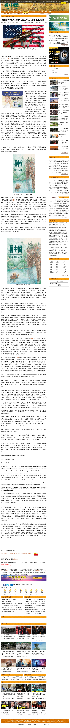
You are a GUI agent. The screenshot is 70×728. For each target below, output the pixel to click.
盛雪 (57, 267)
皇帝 (63, 252)
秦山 (51, 269)
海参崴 (62, 239)
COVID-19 (53, 224)
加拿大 (60, 236)
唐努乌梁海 (64, 244)
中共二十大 (29, 638)
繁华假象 (26, 714)
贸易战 (57, 224)
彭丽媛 (7, 638)
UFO (54, 230)
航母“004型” (36, 714)
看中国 (12, 6)
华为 (52, 235)
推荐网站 (9, 721)
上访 (65, 242)
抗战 (59, 250)
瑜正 (51, 271)
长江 (53, 227)
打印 (37, 22)
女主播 (54, 247)
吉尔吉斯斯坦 (12, 638)
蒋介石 (65, 250)
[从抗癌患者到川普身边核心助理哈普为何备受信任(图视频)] (54, 92)
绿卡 (60, 249)
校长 (24, 656)
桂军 (57, 250)
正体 (29, 22)
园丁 (51, 267)
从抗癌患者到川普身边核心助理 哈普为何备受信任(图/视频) (63, 94)
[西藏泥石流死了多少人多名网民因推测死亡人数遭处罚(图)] (54, 86)
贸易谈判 (63, 232)
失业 (4, 714)
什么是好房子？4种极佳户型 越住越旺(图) (58, 190)
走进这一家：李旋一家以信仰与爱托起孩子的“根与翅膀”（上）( (8, 695)
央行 (65, 236)
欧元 (62, 238)
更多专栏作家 (65, 275)
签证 (54, 249)
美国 (17, 11)
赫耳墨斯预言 (36, 655)
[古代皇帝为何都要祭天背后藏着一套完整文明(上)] (54, 98)
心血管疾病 (24, 671)
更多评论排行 (65, 217)
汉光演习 (51, 229)
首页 (5, 11)
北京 (50, 241)
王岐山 (61, 230)
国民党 (62, 229)
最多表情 (63, 197)
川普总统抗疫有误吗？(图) (8, 601)
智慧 (56, 253)
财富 (57, 239)
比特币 (54, 238)
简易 (64, 261)
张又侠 (63, 224)
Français (47, 720)
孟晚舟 (50, 232)
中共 (45, 640)
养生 (57, 255)
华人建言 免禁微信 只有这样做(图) (10, 605)
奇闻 (46, 11)
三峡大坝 (61, 225)
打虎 (58, 235)
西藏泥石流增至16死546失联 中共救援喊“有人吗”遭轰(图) (63, 130)
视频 (50, 11)
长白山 (50, 246)
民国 (55, 250)
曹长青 (58, 272)
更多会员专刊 (65, 45)
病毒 (31, 338)
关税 (53, 232)
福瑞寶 (48, 721)
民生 (63, 249)
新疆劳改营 (64, 246)
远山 (57, 264)
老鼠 (4, 671)
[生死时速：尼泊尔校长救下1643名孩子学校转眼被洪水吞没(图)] (23, 642)
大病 (21, 671)
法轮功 (50, 244)
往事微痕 (55, 229)
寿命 (53, 255)
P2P (67, 241)
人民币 (59, 238)
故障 (36, 671)
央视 (57, 247)
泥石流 (4, 656)
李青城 (64, 269)
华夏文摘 (15, 559)
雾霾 (50, 242)
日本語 (57, 720)
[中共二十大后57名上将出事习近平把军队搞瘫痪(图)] (54, 140)
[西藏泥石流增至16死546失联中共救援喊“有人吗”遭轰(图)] (8, 642)
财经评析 (26, 13)
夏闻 (64, 264)
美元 (52, 238)
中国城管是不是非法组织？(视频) (56, 215)
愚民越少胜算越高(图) (30, 607)
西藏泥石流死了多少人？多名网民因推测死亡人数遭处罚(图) (63, 88)
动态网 (58, 721)
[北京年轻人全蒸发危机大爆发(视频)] (8, 701)
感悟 (58, 253)
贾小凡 (51, 262)
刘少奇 (58, 252)
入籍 (58, 249)
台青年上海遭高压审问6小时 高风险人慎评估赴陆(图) (63, 82)
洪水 (57, 227)
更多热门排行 (65, 193)
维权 (59, 242)
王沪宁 (67, 232)
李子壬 (64, 271)
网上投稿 (12, 720)
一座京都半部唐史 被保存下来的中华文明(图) (63, 148)
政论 (11, 13)
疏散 (26, 656)
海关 (50, 249)
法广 (50, 236)
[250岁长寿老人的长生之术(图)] (54, 122)
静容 (57, 269)
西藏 (9, 656)
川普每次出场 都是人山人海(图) (9, 599)
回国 (56, 249)
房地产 (50, 239)
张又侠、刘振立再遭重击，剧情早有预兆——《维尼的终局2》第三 (23, 695)
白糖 (10, 671)
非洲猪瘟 (62, 241)
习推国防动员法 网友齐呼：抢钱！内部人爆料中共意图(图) (38, 636)
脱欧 (63, 236)
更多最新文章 (65, 173)
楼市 (53, 239)
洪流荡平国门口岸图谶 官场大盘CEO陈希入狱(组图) (63, 112)
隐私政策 (37, 720)
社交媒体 (53, 236)
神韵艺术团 (20, 721)
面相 (19, 671)
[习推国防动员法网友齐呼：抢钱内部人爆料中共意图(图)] (39, 626)
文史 (38, 11)
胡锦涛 (22, 638)
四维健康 (52, 272)
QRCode (15, 584)
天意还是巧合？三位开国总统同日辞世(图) (59, 36)
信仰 (6, 698)
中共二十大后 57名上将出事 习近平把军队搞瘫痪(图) (63, 142)
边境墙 (55, 232)
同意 (64, 3)
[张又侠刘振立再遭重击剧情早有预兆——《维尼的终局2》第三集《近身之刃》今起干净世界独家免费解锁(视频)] (23, 684)
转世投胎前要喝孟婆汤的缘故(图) (56, 172)
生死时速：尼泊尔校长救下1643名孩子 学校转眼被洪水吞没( (23, 653)
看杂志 (30, 721)
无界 (62, 721)
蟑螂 (6, 671)
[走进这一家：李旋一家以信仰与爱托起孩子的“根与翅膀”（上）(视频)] (8, 684)
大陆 (9, 11)
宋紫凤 (51, 261)
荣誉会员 (8, 570)
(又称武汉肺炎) (56, 222)
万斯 (58, 232)
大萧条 (21, 714)
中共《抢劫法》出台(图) (54, 165)
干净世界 (10, 698)
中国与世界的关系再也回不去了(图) (33, 613)
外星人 (50, 255)
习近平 (17, 357)
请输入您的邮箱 (59, 281)
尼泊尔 (11, 656)
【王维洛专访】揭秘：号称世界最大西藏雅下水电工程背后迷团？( (38, 695)
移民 (61, 247)
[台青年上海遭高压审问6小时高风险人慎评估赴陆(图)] (54, 80)
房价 (57, 241)
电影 (29, 698)
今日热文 (4, 623)
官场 (13, 11)
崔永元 (53, 233)
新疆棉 (64, 225)
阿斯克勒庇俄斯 (42, 655)
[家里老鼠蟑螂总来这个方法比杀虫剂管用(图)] (8, 659)
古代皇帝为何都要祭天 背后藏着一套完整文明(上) (63, 100)
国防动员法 (38, 640)
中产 (59, 239)
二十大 (25, 638)
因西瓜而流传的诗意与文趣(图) (56, 35)
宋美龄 (50, 252)
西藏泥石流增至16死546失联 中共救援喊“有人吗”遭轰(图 (8, 653)
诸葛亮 (65, 252)
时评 (5, 13)
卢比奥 (65, 222)
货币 (57, 238)
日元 (64, 238)
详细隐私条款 (14, 3)
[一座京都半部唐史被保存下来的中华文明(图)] (54, 146)
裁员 (19, 714)
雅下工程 (35, 698)
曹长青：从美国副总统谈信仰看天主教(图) (12, 677)
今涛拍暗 (58, 261)
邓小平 (53, 252)
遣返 (52, 249)
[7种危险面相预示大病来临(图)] (23, 659)
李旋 (13, 698)
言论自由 (51, 247)
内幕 (59, 233)
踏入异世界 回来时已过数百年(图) (57, 40)
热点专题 (52, 66)
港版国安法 (63, 227)
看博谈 (8, 16)
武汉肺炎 (23, 584)
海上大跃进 (44, 714)
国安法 (50, 227)
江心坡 (57, 246)
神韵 (4, 698)
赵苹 (64, 267)
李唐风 (64, 266)
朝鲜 (57, 236)
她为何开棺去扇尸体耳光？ (8, 611)
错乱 (39, 671)
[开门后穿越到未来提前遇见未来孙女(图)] (39, 659)
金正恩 (58, 230)
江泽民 (50, 233)
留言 (34, 22)
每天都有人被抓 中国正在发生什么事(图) (58, 183)
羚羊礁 (40, 714)
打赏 (32, 22)
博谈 (25, 11)
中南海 (56, 233)
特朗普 (62, 222)
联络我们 (18, 720)
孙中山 (62, 250)
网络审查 (54, 244)
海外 (65, 249)
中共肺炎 (51, 222)
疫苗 (55, 227)
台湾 (64, 239)
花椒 (8, 671)
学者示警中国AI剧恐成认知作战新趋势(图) (58, 163)
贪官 (66, 233)
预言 (63, 253)
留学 (66, 247)
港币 (66, 238)
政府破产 (30, 714)
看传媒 (43, 721)
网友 (42, 640)
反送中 (63, 233)
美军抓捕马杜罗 (53, 72)
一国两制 (66, 235)
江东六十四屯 (58, 244)
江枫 (57, 271)
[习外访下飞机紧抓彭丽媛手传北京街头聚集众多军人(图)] (8, 626)
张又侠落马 (52, 70)
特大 (40, 22)
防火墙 (56, 242)
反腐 (56, 235)
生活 (42, 11)
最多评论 (53, 197)
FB (55, 236)
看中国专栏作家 (54, 258)
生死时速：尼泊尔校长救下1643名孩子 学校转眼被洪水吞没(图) (63, 118)
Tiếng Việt (53, 720)
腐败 (54, 235)
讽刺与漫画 (19, 13)
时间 (34, 671)
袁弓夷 (59, 227)
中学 (22, 656)
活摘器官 (55, 225)
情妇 (50, 235)
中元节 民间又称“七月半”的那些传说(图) (58, 168)
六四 (65, 224)
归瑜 (64, 262)
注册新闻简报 (54, 278)
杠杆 (50, 238)
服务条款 (32, 720)
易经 (50, 253)
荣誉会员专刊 (54, 32)
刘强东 (52, 241)
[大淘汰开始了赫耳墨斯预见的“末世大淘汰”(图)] (39, 642)
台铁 (58, 225)
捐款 (22, 720)
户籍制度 (7, 714)
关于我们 (27, 720)
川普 (30, 584)
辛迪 (64, 272)
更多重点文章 (65, 152)
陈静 (57, 266)
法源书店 (26, 721)
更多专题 (66, 74)
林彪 (56, 252)
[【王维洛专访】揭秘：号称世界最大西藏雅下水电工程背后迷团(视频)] (39, 684)
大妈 (55, 241)
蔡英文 (67, 239)
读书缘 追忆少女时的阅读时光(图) (57, 43)
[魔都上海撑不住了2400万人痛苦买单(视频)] (23, 701)
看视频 (35, 721)
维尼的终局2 (25, 698)
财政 (55, 239)
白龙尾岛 (54, 246)
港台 (21, 11)
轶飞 (51, 264)
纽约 (29, 11)
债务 (67, 236)
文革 (55, 255)
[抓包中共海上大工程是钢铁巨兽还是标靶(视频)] (39, 701)
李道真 (58, 262)
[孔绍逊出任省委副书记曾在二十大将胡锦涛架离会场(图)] (23, 626)
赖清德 (64, 230)
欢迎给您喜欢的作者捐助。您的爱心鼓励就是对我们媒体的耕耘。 (17, 553)
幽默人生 (53, 253)
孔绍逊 (19, 638)
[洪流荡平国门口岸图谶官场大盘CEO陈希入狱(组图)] (54, 110)
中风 (28, 671)
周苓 (51, 266)
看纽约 (39, 721)
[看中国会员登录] (59, 18)
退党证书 (53, 721)
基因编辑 (53, 242)
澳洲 (53, 250)
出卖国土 (51, 225)
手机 (60, 253)
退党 (65, 229)
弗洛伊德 (51, 230)
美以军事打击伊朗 (54, 68)
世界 (33, 11)
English (42, 720)
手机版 (25, 22)
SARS (60, 246)
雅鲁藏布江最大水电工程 (43, 698)
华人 (9, 58)
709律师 (61, 242)
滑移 (41, 671)
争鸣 (8, 13)
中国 (13, 200)
